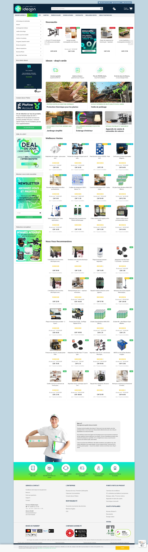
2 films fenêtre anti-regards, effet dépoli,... (100, 219)
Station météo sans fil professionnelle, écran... (122, 219)
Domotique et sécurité (112, 501)
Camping (46, 15)
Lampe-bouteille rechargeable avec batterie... (71, 41)
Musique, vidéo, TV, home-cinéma (115, 496)
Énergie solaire (56, 15)
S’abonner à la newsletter (73, 493)
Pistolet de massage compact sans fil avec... (77, 157)
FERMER (122, 547)
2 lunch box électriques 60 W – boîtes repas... (100, 188)
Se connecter (116, 2)
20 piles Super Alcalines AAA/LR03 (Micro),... (99, 322)
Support (28, 497)
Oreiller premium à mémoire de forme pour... (55, 384)
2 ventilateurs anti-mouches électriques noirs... (55, 291)
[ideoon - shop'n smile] (32, 8)
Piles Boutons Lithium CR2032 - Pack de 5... (100, 157)
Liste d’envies (127, 2)
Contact (28, 500)
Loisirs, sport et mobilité (22, 34)
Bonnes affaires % (111, 511)
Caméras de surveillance (113, 490)
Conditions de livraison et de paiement (36, 490)
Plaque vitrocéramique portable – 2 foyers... (55, 322)
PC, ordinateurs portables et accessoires (117, 493)
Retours (28, 492)
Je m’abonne (29, 217)
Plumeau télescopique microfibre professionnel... (55, 188)
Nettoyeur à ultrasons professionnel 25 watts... (122, 384)
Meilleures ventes (91, 15)
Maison (18, 24)
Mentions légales (70, 508)
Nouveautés (109, 514)
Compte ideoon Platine (72, 496)
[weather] (114, 8)
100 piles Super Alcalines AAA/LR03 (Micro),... (122, 188)
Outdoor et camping (21, 38)
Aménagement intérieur (22, 28)
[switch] (142, 545)
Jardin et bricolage (21, 31)
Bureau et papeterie (21, 45)
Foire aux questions (31, 495)
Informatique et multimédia (23, 21)
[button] (47, 42)
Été (40, 15)
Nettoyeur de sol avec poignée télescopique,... (122, 291)
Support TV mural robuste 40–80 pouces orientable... (53, 41)
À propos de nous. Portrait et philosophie (77, 490)
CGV (67, 511)
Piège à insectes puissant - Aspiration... (100, 260)
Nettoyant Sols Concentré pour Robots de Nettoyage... (77, 219)
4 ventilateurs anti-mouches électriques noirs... (55, 260)
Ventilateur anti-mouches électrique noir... (77, 260)
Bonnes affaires (68, 15)
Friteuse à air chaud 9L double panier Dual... (55, 353)
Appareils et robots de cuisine (114, 498)
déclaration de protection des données (47, 548)
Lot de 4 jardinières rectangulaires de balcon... (124, 41)
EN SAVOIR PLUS (29, 127)
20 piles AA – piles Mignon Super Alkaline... (122, 322)
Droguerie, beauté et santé (22, 41)
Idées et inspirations (105, 15)
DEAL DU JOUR (32, 15)
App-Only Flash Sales (21, 55)
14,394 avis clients (29, 87)
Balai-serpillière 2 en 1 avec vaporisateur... (55, 219)
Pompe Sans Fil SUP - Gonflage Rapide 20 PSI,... (77, 322)
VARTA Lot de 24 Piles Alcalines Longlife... (122, 353)
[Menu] (145, 541)
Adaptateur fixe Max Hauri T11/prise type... (78, 353)
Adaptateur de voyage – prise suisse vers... (55, 157)
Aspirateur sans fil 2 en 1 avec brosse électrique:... (100, 353)
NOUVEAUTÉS (79, 15)
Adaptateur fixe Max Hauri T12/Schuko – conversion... (122, 260)
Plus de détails (29, 78)
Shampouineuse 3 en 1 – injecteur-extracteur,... (77, 291)
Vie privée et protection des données (76, 506)
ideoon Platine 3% (20, 15)
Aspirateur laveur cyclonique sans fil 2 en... (77, 384)
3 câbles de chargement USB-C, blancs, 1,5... (77, 188)
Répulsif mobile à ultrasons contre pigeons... (100, 291)
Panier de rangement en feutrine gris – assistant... (106, 41)
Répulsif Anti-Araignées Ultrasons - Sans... (99, 384)
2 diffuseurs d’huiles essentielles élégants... (122, 157)
